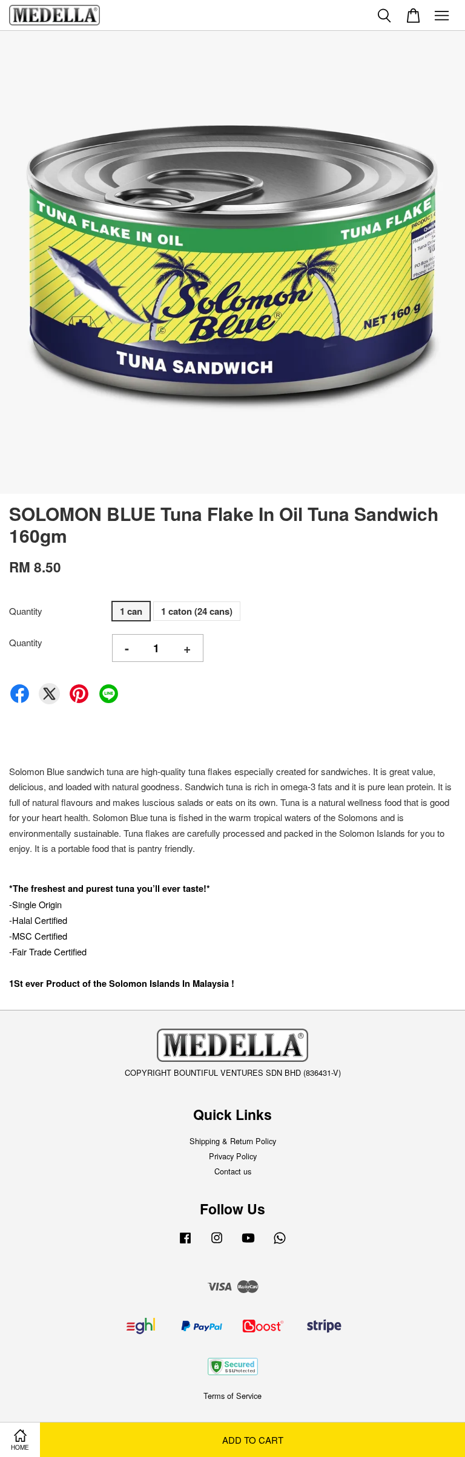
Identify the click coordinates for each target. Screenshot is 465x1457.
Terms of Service (232, 1395)
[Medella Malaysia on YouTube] (248, 1243)
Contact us (232, 1171)
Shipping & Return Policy (233, 1141)
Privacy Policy (233, 1156)
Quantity (25, 610)
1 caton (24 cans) (196, 611)
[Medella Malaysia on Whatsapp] (279, 1243)
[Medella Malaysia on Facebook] (185, 1243)
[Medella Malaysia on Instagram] (216, 1243)
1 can (131, 611)
